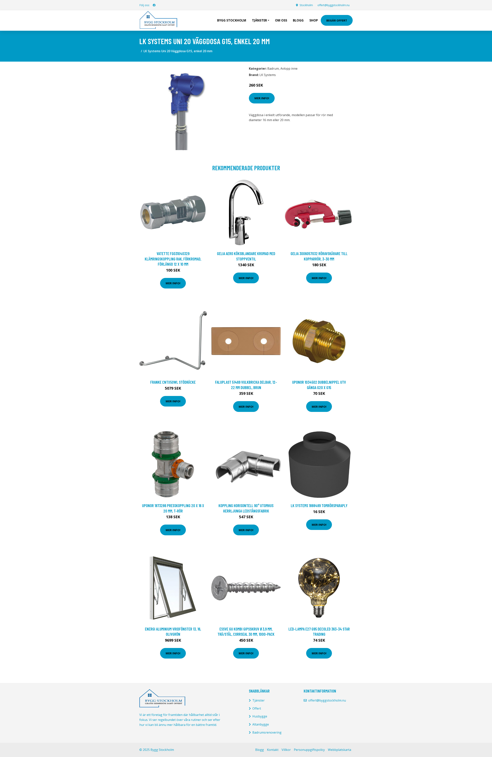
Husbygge (259, 716)
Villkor (286, 750)
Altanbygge (260, 724)
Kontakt (272, 750)
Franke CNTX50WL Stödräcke (173, 382)
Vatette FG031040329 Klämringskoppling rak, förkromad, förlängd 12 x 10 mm (173, 258)
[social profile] (154, 5)
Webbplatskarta (339, 750)
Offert (256, 708)
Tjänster (258, 700)
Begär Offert (336, 20)
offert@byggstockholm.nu (333, 5)
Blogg (298, 20)
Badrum (273, 68)
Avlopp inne (289, 68)
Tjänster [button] (259, 20)
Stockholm (306, 5)
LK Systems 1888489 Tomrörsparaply (319, 505)
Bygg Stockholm (231, 20)
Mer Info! (261, 98)
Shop (313, 20)
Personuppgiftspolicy (309, 750)
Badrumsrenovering (267, 732)
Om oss (281, 20)
